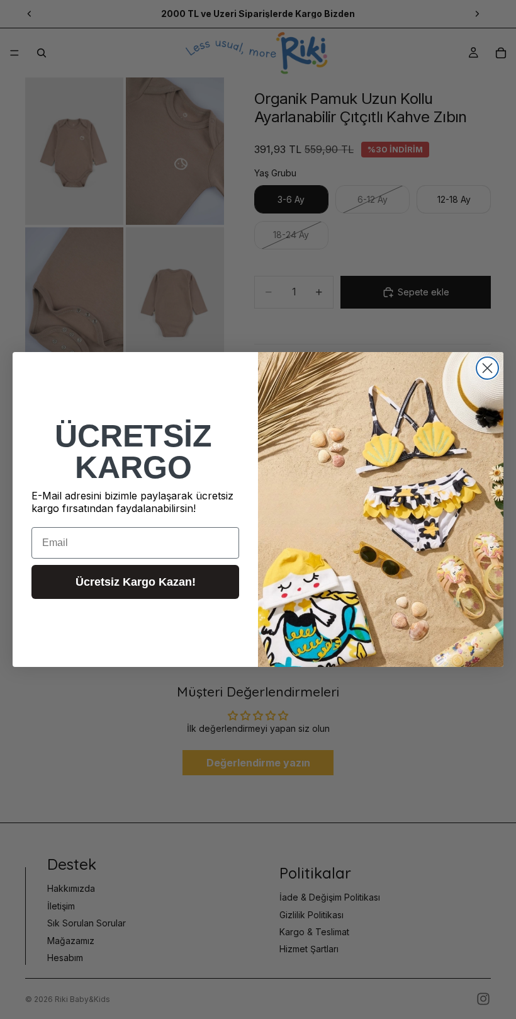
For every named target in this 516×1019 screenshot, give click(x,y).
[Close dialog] (487, 368)
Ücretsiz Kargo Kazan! (136, 582)
